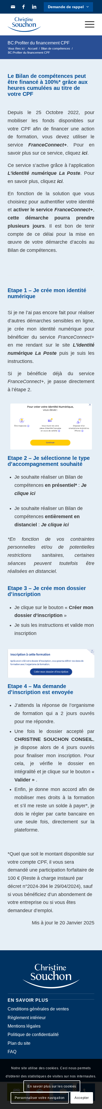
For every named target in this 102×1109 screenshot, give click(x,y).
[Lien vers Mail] (13, 7)
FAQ (12, 1051)
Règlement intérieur (27, 1017)
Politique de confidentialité (33, 1034)
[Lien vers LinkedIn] (34, 7)
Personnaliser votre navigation (40, 1098)
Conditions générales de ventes (38, 1009)
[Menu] (86, 24)
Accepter (82, 1098)
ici (84, 153)
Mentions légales (24, 1026)
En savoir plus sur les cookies (51, 1086)
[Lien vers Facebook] (23, 7)
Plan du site (19, 1043)
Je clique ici (55, 524)
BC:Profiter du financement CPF (39, 43)
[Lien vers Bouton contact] (68, 7)
